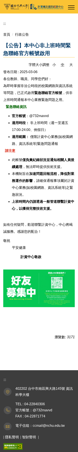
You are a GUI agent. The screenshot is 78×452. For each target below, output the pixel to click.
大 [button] (71, 65)
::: (4, 23)
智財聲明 (29, 437)
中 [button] (62, 65)
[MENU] (71, 7)
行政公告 (22, 34)
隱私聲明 (12, 437)
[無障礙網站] (13, 446)
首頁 (6, 34)
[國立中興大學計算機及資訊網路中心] (39, 7)
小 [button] (54, 65)
